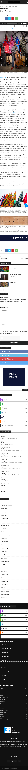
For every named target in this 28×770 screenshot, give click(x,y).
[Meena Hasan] (4, 284)
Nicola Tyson (4, 554)
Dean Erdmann (4, 581)
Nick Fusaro (3, 531)
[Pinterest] (12, 18)
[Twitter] (9, 18)
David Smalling (4, 574)
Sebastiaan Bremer (5, 587)
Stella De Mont (4, 568)
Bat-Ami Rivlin (4, 548)
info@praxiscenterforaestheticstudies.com (15, 751)
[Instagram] (12, 761)
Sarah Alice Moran (5, 564)
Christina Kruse (4, 558)
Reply (1, 302)
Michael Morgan (13, 267)
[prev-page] (1, 290)
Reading (3, 436)
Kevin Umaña (4, 597)
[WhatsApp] (16, 18)
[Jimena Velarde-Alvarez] (4, 277)
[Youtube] (19, 761)
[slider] (25, 23)
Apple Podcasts (10, 26)
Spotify (17, 26)
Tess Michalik (4, 571)
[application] (14, 23)
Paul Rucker (3, 77)
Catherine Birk (4, 578)
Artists (10, 6)
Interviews (6, 6)
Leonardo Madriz (5, 591)
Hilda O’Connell (24, 258)
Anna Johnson (4, 545)
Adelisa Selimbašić (5, 535)
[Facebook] (6, 18)
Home (1, 6)
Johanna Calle (4, 541)
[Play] (2, 23)
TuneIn (21, 26)
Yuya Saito (3, 521)
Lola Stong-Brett (5, 512)
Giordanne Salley (5, 561)
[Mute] (21, 23)
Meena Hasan (13, 282)
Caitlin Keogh (4, 515)
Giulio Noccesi (4, 538)
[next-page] (3, 290)
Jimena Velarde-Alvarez (15, 274)
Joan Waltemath (4, 258)
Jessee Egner (4, 551)
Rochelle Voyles (4, 584)
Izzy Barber (3, 528)
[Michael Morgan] (4, 269)
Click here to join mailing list (7, 28)
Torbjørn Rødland (5, 594)
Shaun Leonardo (5, 525)
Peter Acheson (4, 518)
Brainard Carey (5, 15)
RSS (25, 26)
